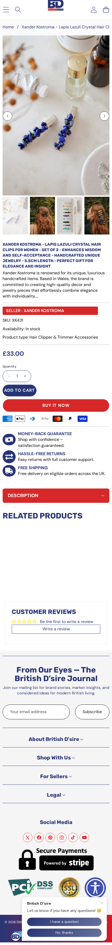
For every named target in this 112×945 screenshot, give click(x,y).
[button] (106, 9)
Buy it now (56, 405)
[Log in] (93, 9)
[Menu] (6, 9)
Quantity (9, 366)
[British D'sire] (55, 5)
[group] (15, 215)
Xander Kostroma (44, 310)
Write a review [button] (56, 629)
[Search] (18, 9)
